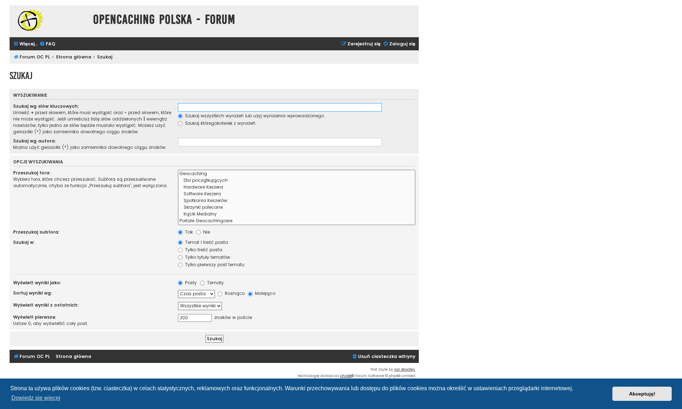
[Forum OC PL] (49, 20)
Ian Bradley (404, 369)
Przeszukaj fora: (32, 173)
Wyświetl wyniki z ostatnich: (46, 305)
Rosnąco (234, 293)
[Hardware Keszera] (297, 187)
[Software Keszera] (297, 194)
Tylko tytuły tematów (207, 257)
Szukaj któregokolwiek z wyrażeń (219, 123)
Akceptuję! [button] (642, 394)
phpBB (346, 376)
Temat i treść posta (206, 242)
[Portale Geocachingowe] (297, 221)
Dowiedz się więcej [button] (35, 398)
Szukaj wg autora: (34, 141)
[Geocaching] (297, 173)
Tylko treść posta (203, 250)
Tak (188, 232)
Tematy (215, 283)
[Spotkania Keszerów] (297, 200)
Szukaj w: (24, 242)
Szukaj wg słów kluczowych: (46, 106)
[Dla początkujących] (297, 180)
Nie (206, 232)
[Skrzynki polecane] (297, 207)
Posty (190, 283)
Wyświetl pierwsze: (34, 317)
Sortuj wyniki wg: (32, 293)
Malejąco (264, 293)
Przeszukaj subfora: (36, 232)
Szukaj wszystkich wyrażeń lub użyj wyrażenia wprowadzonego (254, 116)
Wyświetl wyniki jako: (37, 283)
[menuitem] (47, 44)
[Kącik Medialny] (297, 214)
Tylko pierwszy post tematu (214, 265)
